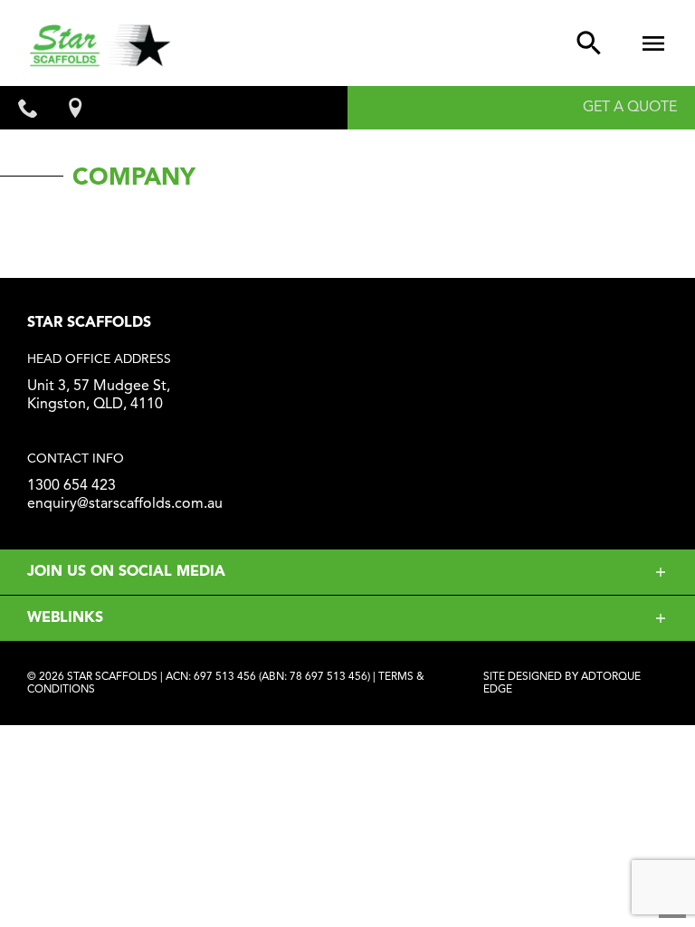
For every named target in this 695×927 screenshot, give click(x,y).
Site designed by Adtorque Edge (562, 683)
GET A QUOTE (630, 107)
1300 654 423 (71, 486)
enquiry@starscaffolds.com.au (125, 504)
